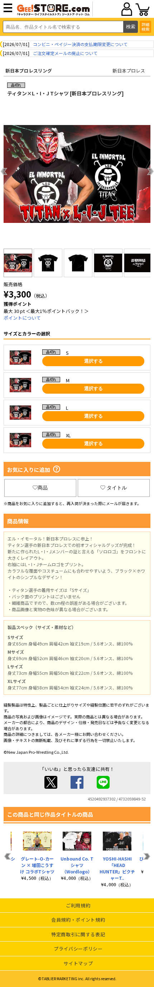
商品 (43, 487)
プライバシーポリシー (78, 948)
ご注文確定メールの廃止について (65, 53)
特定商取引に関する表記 (78, 934)
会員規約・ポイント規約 (78, 919)
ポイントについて (22, 317)
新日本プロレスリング (28, 70)
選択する (93, 361)
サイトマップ (78, 963)
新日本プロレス (128, 70)
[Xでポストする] (50, 786)
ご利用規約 (78, 905)
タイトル (117, 487)
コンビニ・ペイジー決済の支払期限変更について (80, 44)
